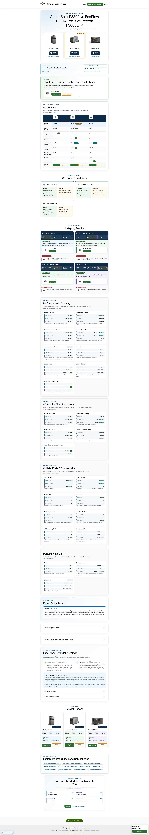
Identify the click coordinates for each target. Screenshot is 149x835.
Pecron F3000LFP (95, 48)
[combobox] (60, 794)
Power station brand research (65, 769)
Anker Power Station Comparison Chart (95, 65)
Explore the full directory (80, 806)
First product (50, 792)
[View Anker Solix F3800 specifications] (45, 250)
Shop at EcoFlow (56, 94)
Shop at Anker (56, 165)
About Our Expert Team (73, 833)
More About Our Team (50, 691)
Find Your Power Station (94, 4)
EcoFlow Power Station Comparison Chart (95, 68)
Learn (105, 4)
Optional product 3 (51, 798)
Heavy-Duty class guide (53, 56)
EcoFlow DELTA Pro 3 (74, 48)
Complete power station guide (50, 769)
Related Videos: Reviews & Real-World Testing (58, 640)
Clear (72, 792)
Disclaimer (84, 827)
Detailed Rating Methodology (51, 696)
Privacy (79, 827)
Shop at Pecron (92, 165)
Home (84, 4)
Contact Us (82, 833)
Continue (68, 806)
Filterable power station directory (97, 769)
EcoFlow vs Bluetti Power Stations (51, 766)
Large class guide (95, 56)
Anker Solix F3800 (53, 48)
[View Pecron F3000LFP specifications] (80, 281)
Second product (79, 792)
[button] (101, 4)
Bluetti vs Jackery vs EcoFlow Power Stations (72, 763)
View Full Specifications (51, 628)
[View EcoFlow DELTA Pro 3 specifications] (47, 93)
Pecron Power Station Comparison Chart (95, 71)
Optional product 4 (79, 798)
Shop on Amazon (66, 94)
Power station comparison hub (81, 769)
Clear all (73, 806)
